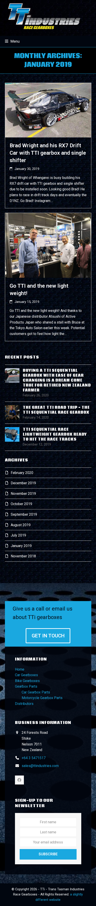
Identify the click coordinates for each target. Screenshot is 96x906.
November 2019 (23, 493)
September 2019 (24, 514)
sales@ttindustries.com (40, 766)
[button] (12, 41)
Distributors (24, 704)
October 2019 (21, 504)
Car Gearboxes (26, 675)
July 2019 (18, 535)
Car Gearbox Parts (36, 692)
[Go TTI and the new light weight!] (48, 245)
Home (19, 669)
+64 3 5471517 (34, 758)
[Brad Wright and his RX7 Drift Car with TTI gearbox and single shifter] (48, 110)
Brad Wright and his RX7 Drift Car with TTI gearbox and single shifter (48, 152)
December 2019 (23, 483)
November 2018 (23, 556)
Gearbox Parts (26, 686)
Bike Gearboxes (27, 681)
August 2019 (21, 525)
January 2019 (21, 546)
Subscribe (48, 854)
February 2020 (22, 473)
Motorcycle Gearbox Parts (42, 698)
